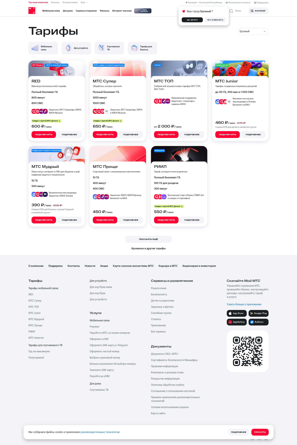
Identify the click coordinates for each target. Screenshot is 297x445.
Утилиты (156, 319)
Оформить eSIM (99, 339)
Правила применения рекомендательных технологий (175, 399)
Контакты (74, 266)
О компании (35, 266)
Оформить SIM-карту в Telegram (109, 345)
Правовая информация (164, 366)
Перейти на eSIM (100, 376)
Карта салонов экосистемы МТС (133, 266)
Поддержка (55, 266)
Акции (104, 266)
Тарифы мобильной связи (43, 288)
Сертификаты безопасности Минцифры (174, 360)
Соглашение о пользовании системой (173, 391)
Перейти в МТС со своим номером (110, 333)
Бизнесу (55, 2)
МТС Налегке (36, 338)
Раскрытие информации (165, 379)
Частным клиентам (38, 2)
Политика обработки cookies (167, 385)
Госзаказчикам (70, 2)
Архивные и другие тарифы (148, 248)
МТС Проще (35, 325)
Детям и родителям (162, 301)
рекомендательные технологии (100, 432)
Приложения (158, 325)
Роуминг (95, 327)
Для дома (95, 384)
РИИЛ (31, 332)
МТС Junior (34, 313)
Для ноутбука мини (101, 287)
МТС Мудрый (36, 319)
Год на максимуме (39, 351)
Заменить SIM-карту (102, 370)
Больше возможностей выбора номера (113, 364)
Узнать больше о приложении (244, 304)
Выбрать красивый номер (105, 358)
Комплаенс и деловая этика (167, 372)
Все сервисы (158, 332)
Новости (90, 266)
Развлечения (158, 288)
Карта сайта (158, 413)
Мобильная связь (100, 320)
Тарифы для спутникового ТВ (45, 345)
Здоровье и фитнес (162, 307)
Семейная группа (161, 313)
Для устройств (98, 281)
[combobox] (253, 31)
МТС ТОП (33, 307)
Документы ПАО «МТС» (165, 354)
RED (30, 294)
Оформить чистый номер (104, 351)
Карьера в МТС (168, 266)
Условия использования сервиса (170, 407)
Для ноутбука (97, 293)
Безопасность (159, 294)
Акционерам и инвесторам (199, 266)
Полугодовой (36, 358)
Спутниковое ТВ (99, 390)
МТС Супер (34, 301)
